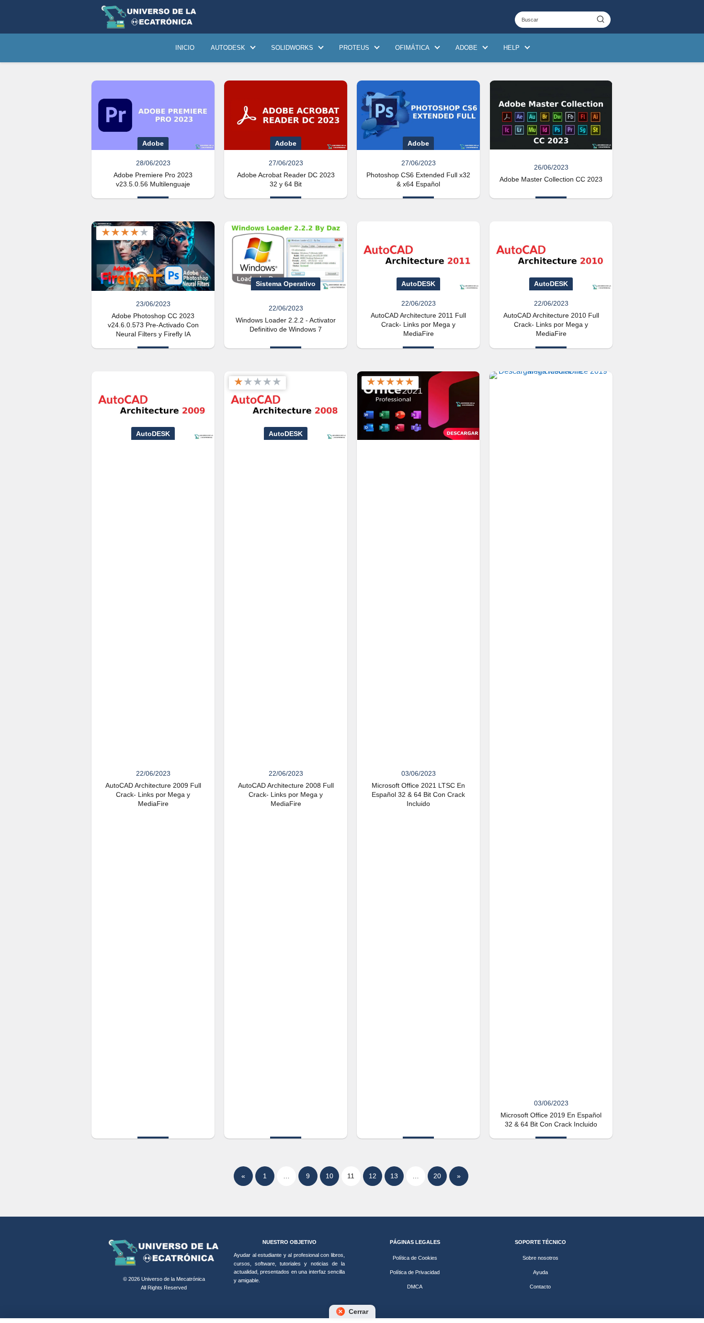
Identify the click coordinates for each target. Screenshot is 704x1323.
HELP (511, 47)
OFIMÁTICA (412, 47)
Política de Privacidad (415, 1272)
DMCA (414, 1286)
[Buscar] (600, 19)
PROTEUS (354, 47)
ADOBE (466, 47)
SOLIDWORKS (292, 47)
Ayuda (540, 1272)
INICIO (184, 47)
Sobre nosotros (540, 1258)
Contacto (540, 1286)
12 (372, 1176)
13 (394, 1176)
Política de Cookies (415, 1258)
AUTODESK (228, 47)
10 (329, 1176)
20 (437, 1176)
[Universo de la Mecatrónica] (163, 1252)
